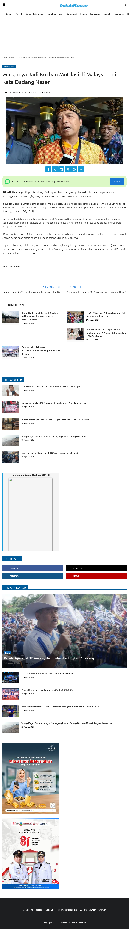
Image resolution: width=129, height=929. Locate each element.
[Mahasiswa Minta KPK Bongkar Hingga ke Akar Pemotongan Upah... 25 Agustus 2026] (45, 412)
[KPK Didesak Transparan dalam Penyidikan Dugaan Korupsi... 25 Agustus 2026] (42, 395)
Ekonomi (118, 13)
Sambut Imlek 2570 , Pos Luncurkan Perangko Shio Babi (32, 291)
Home (4, 57)
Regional (72, 13)
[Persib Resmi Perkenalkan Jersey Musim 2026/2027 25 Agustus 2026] (37, 699)
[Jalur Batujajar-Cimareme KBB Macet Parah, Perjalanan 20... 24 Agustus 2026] (41, 462)
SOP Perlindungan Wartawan (93, 909)
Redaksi (39, 909)
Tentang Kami (26, 909)
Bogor (83, 13)
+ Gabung (117, 181)
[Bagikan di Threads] (68, 169)
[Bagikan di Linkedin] (61, 169)
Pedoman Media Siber (67, 909)
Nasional (95, 13)
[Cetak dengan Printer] (81, 169)
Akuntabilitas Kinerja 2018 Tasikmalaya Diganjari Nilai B (96, 291)
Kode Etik (49, 909)
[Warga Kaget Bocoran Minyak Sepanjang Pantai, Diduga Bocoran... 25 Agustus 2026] (44, 445)
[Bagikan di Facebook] (48, 169)
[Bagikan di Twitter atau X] (55, 169)
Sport (107, 13)
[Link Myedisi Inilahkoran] (12, 517)
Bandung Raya (55, 13)
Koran (8, 13)
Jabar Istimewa (35, 13)
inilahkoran (18, 92)
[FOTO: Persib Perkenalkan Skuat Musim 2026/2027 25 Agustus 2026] (37, 682)
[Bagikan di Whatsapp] (74, 169)
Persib (19, 13)
